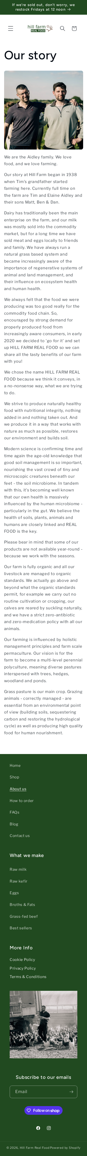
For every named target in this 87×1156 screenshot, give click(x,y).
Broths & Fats (22, 904)
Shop (14, 777)
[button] (10, 28)
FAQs (15, 812)
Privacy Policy (23, 968)
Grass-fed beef (24, 916)
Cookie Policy (22, 959)
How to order (22, 800)
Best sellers (21, 928)
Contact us (20, 835)
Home (15, 765)
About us (18, 789)
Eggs (14, 893)
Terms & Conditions (28, 976)
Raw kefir (19, 881)
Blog (14, 824)
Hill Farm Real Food (35, 1147)
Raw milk (18, 869)
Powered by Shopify (65, 1147)
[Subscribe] (71, 1092)
